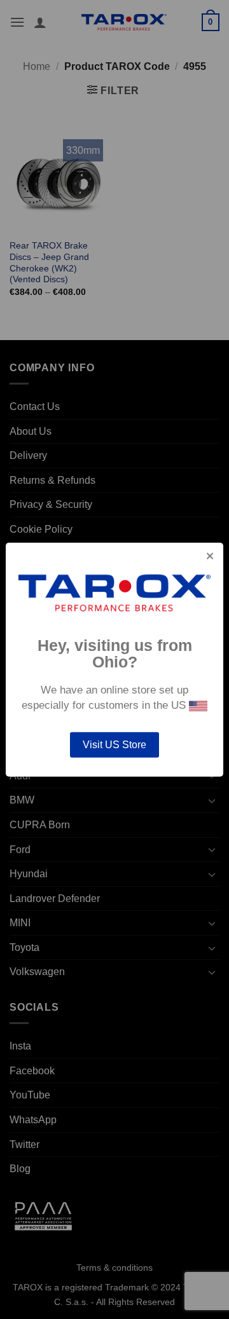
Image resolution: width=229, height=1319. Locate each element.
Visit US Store (114, 744)
